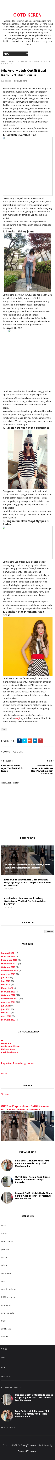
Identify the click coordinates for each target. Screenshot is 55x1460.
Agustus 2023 (8, 974)
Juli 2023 (5, 977)
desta (3, 1225)
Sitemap (5, 1094)
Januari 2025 (7, 953)
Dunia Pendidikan (10, 1046)
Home (3, 61)
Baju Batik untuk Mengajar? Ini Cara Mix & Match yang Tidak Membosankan (32, 1163)
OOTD (4, 1040)
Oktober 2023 (8, 967)
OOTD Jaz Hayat (8, 1297)
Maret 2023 (7, 988)
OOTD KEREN (27, 15)
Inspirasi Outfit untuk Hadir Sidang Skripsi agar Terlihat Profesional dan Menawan (34, 1196)
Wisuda (4, 1336)
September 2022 (9, 998)
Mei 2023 (5, 984)
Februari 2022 (8, 1019)
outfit (18, 718)
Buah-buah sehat (10, 1052)
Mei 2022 (5, 1012)
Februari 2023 (8, 991)
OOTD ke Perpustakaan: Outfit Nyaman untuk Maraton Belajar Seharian (25, 1107)
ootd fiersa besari (9, 1289)
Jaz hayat (5, 1249)
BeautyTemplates (29, 1445)
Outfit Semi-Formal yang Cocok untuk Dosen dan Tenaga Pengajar (32, 1180)
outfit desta (6, 1328)
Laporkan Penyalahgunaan (17, 1063)
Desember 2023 (9, 960)
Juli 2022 (5, 1005)
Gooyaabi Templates (27, 1451)
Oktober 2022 (8, 995)
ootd (3, 1281)
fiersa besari (7, 1241)
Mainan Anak (8, 1049)
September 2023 (9, 970)
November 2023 (9, 963)
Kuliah (4, 1265)
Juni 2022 (5, 1009)
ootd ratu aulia (7, 1313)
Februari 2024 (8, 956)
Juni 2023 (5, 981)
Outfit (3, 1321)
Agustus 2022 (8, 1002)
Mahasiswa (6, 1273)
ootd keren (6, 1305)
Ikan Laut (6, 1043)
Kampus (5, 1257)
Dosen (4, 1233)
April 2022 (6, 1016)
